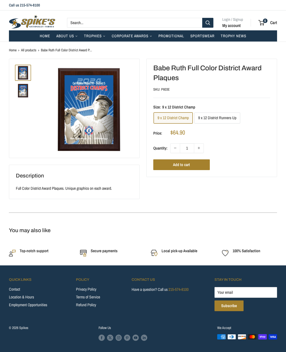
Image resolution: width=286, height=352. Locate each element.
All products (28, 50)
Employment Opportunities (28, 305)
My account (231, 25)
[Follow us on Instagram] (119, 337)
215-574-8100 (178, 289)
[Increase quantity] (199, 148)
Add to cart (181, 164)
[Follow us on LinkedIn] (144, 337)
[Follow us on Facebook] (102, 337)
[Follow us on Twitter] (110, 337)
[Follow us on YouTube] (135, 337)
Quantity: (160, 148)
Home (13, 50)
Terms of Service (88, 297)
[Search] (207, 22)
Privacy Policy (86, 289)
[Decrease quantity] (175, 148)
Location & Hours (21, 297)
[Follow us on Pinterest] (127, 337)
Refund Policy (86, 305)
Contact (14, 289)
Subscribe (229, 305)
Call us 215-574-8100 (24, 5)
